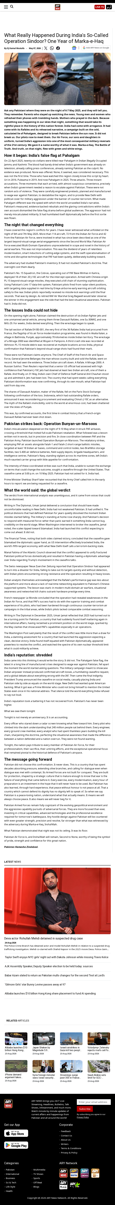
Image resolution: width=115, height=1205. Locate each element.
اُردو (109, 7)
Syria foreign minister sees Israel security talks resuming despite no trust (43, 1079)
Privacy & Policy (69, 1152)
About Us (66, 1139)
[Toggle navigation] (6, 7)
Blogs (36, 1186)
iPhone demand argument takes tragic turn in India (14, 1077)
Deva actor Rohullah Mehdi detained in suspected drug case (43, 938)
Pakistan (10, 1169)
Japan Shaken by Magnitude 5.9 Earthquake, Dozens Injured (42, 1051)
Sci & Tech (11, 1182)
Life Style (10, 1186)
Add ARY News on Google (97, 48)
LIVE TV (99, 7)
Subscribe (84, 1109)
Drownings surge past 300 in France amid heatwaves (69, 1078)
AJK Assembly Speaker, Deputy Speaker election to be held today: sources (49, 966)
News (12, 861)
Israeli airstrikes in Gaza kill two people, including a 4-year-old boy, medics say (71, 1051)
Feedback (66, 1131)
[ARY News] (57, 5)
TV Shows (38, 1173)
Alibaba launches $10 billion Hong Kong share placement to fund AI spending (50, 993)
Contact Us (66, 1135)
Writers (64, 1144)
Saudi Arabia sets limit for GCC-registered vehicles (98, 1078)
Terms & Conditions (71, 1148)
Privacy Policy (83, 1117)
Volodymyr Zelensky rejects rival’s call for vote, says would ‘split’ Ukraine (98, 1051)
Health (9, 1190)
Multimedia (39, 1169)
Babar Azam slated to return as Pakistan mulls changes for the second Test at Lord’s (55, 975)
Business (10, 1178)
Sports (36, 1178)
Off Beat (37, 1182)
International (12, 1173)
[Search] (12, 7)
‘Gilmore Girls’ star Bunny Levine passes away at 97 (35, 984)
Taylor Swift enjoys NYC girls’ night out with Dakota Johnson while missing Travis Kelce (56, 957)
